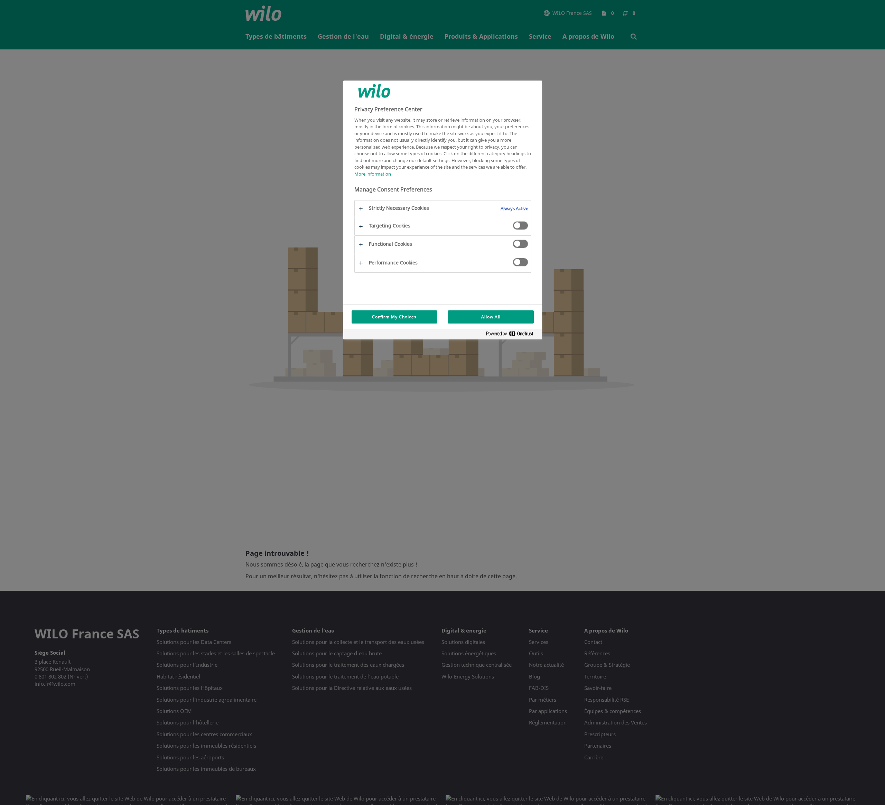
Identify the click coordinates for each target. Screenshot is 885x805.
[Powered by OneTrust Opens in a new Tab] (512, 335)
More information (372, 174)
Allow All (491, 317)
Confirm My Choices (394, 317)
